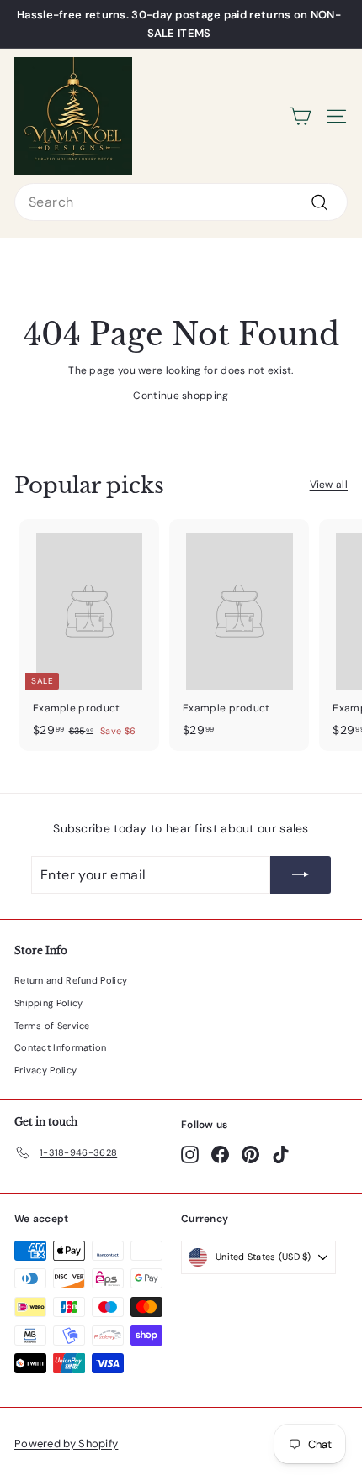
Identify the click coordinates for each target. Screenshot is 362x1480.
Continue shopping (180, 395)
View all (329, 484)
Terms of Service (52, 1025)
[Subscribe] (300, 875)
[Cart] (300, 116)
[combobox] (181, 202)
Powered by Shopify (66, 1443)
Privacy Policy (45, 1070)
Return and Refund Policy (70, 980)
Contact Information (60, 1047)
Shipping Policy (48, 1003)
